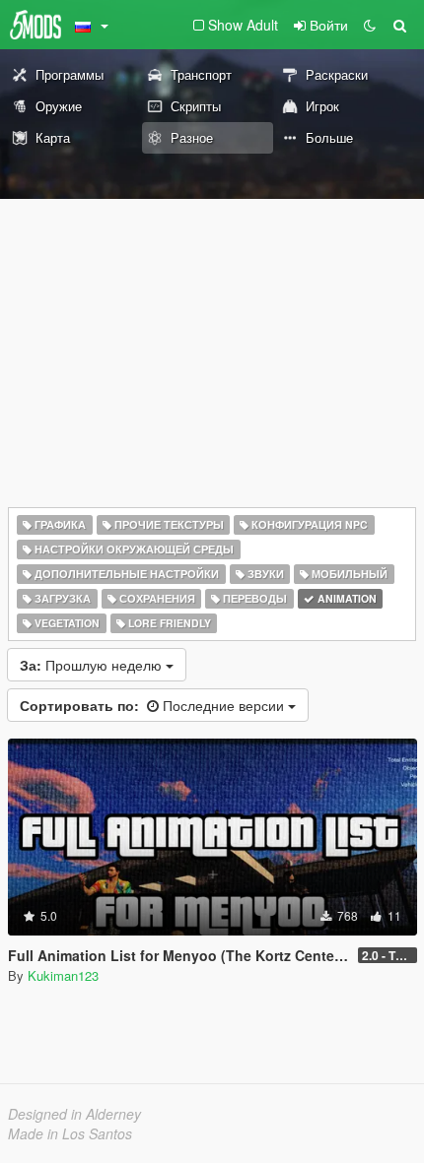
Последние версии (154, 705)
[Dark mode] (370, 24)
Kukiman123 (63, 975)
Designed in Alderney (74, 1114)
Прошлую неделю (93, 665)
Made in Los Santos (70, 1133)
